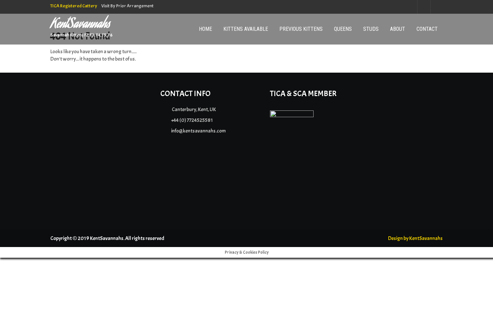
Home (205, 29)
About (397, 29)
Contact (427, 29)
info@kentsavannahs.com (198, 131)
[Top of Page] (474, 306)
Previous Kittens (301, 29)
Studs (371, 29)
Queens (343, 29)
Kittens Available (245, 29)
